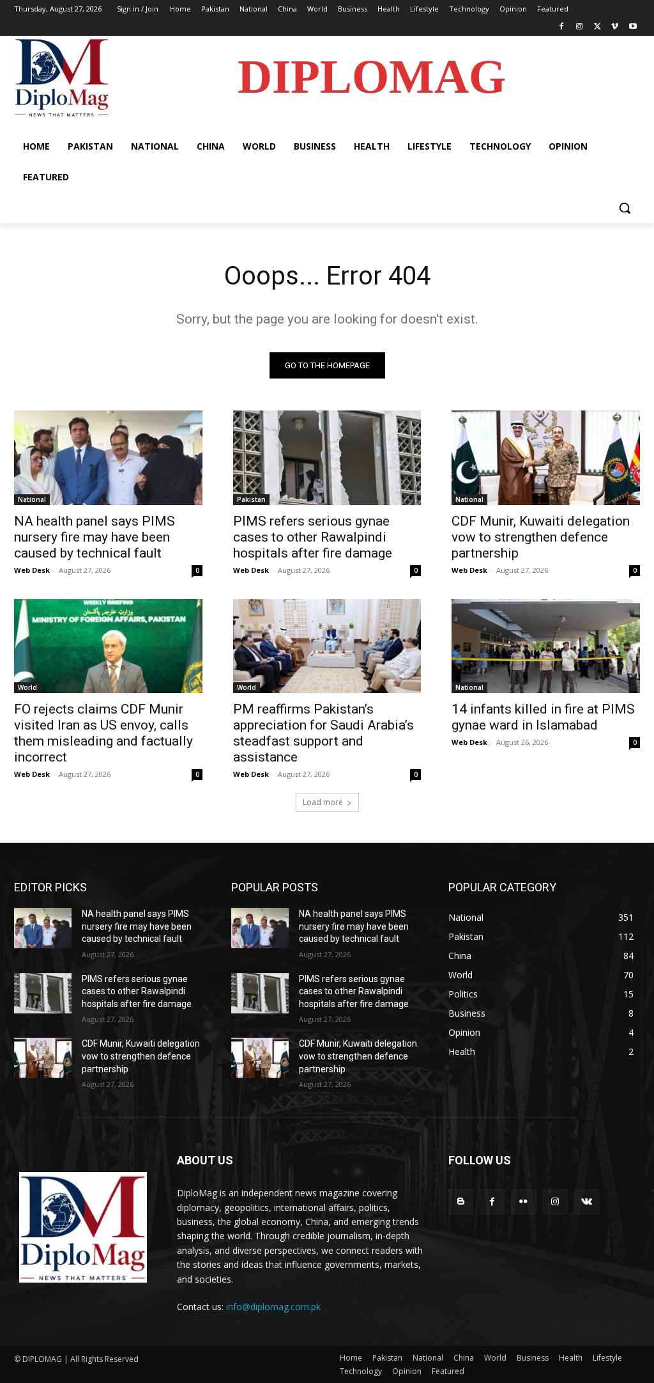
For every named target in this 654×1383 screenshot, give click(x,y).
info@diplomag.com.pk (273, 1307)
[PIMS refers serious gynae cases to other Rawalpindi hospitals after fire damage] (327, 457)
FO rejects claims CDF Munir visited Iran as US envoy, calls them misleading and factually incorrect (103, 733)
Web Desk (32, 570)
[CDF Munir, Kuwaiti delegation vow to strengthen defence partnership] (546, 457)
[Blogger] (460, 1201)
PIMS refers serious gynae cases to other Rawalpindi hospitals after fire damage (312, 537)
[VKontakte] (586, 1201)
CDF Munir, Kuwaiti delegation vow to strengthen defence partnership (541, 537)
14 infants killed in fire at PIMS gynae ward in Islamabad (543, 717)
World (27, 687)
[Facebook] (561, 27)
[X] (597, 27)
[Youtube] (632, 27)
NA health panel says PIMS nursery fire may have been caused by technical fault (94, 537)
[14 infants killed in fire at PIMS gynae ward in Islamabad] (546, 646)
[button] (624, 207)
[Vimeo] (614, 27)
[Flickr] (523, 1201)
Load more (323, 802)
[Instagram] (579, 27)
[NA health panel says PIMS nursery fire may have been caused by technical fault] (108, 457)
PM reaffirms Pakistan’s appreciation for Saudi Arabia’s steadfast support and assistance (323, 733)
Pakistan (251, 499)
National (32, 499)
